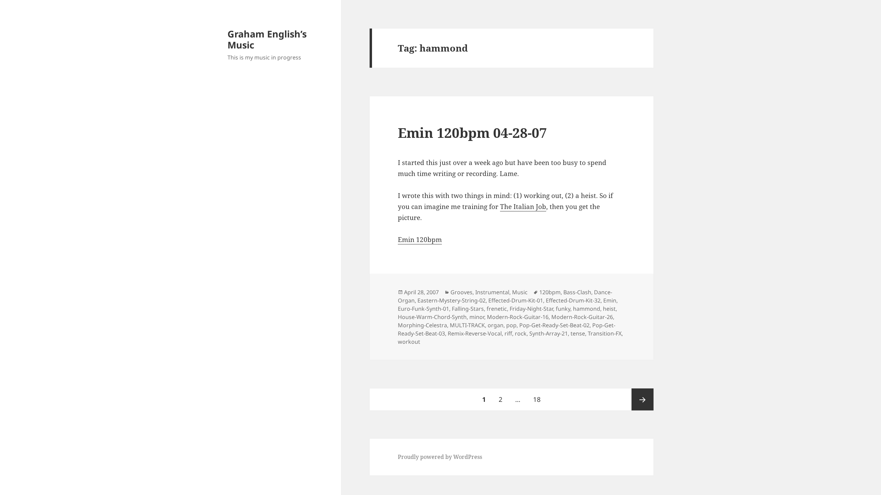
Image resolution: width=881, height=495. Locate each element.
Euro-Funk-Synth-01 (423, 308)
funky (563, 308)
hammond (586, 308)
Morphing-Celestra (422, 325)
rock (521, 333)
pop (511, 325)
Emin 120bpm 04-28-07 (472, 132)
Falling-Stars (468, 308)
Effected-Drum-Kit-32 (573, 300)
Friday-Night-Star (531, 308)
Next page (642, 399)
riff (508, 333)
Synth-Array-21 (548, 333)
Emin (609, 300)
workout (409, 341)
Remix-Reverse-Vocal (475, 333)
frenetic (497, 308)
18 (539, 399)
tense (578, 333)
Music (520, 292)
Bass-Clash (577, 292)
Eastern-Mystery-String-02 (451, 300)
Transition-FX (605, 333)
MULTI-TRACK (467, 325)
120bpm (550, 292)
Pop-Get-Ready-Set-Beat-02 (554, 325)
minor (476, 317)
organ (495, 325)
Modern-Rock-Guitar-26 (582, 317)
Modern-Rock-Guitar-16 (518, 317)
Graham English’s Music (267, 39)
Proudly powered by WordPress (440, 457)
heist (609, 308)
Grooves (461, 292)
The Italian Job (523, 206)
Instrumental (492, 292)
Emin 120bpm (420, 239)
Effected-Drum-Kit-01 (515, 300)
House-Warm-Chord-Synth (432, 317)
